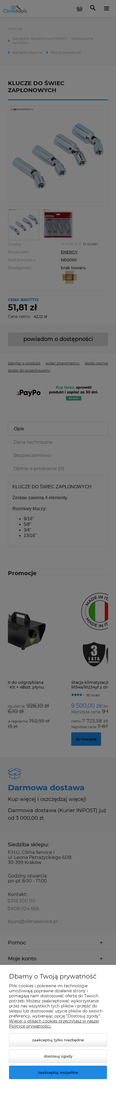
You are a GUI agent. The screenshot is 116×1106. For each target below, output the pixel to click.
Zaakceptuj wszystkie (58, 1072)
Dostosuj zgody (58, 1056)
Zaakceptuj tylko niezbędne (58, 1040)
